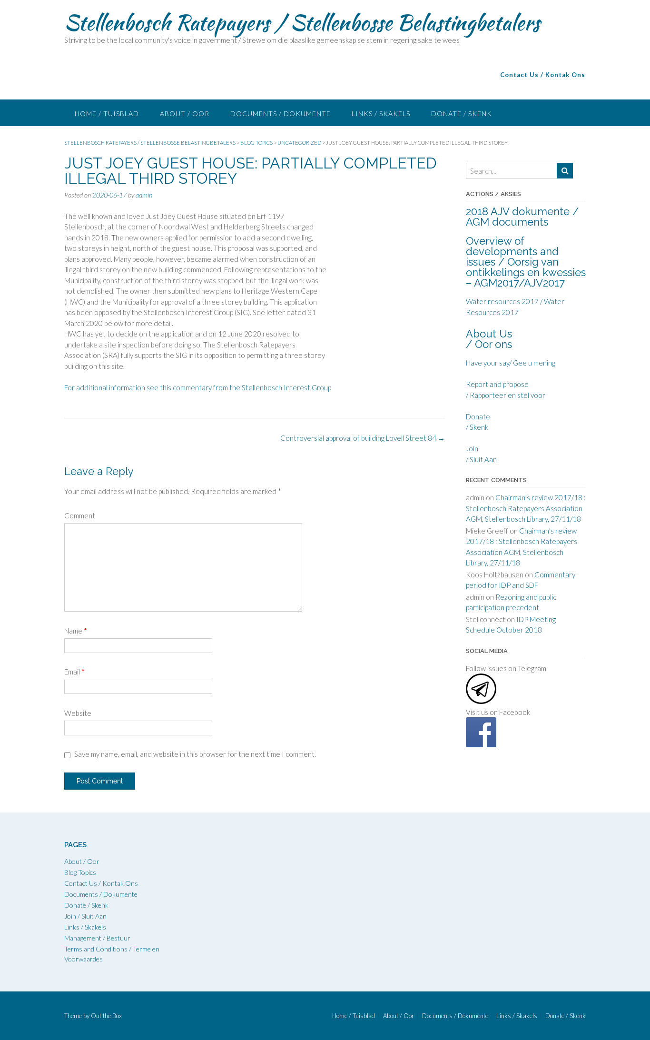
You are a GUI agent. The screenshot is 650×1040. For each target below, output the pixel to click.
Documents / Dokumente (280, 113)
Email (74, 671)
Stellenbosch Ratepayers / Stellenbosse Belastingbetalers (302, 22)
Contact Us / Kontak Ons (101, 883)
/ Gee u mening (532, 362)
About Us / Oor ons (489, 338)
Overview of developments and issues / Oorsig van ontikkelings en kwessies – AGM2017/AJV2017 (526, 262)
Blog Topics (80, 872)
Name (75, 630)
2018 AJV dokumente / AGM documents (522, 216)
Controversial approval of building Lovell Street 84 (362, 438)
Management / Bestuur (97, 938)
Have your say (487, 362)
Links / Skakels (381, 113)
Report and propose (497, 384)
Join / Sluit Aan (85, 916)
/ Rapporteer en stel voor (505, 395)
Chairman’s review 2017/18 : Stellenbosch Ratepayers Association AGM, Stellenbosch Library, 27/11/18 (526, 508)
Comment (79, 515)
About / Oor (184, 113)
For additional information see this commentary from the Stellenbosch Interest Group (197, 387)
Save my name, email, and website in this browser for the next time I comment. (195, 754)
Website (77, 713)
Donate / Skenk (461, 113)
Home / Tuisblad (107, 113)
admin (144, 195)
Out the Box (106, 1016)
